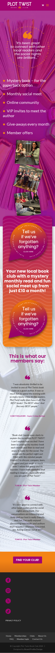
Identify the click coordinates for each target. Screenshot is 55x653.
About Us (42, 636)
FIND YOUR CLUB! (27, 560)
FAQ (11, 639)
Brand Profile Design (33, 649)
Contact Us (37, 639)
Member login (23, 639)
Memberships (20, 636)
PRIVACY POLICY (13, 620)
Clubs (32, 636)
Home (8, 636)
